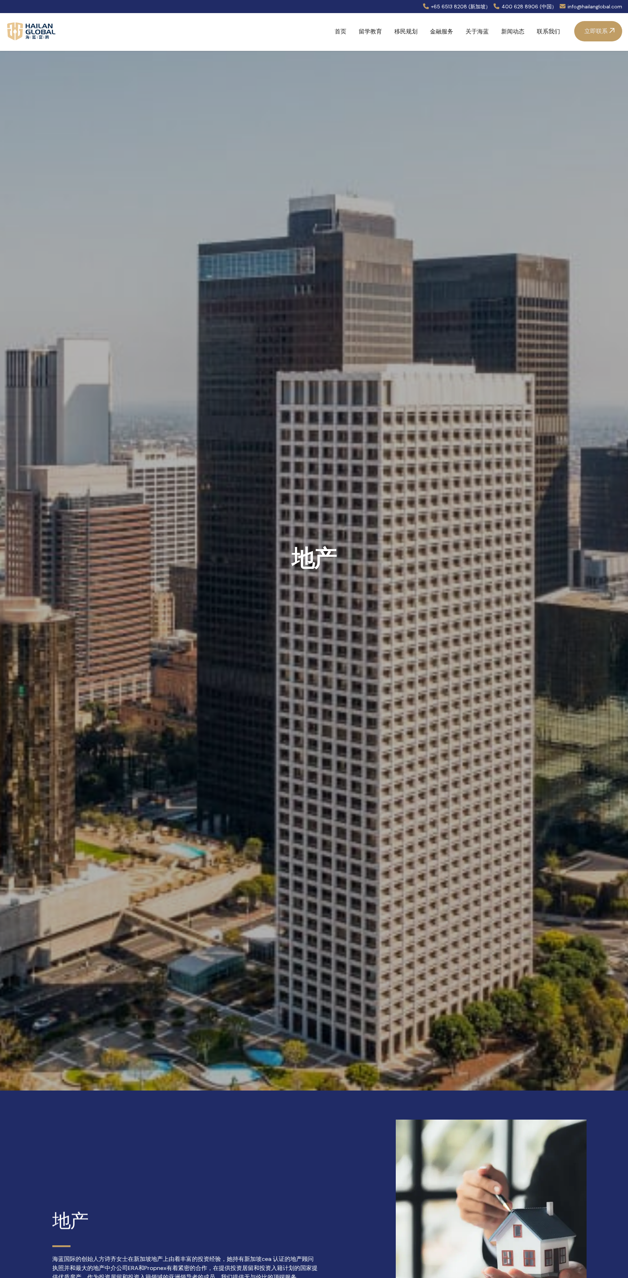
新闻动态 (512, 31)
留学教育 (370, 31)
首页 (340, 31)
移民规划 (406, 31)
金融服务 (441, 31)
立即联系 (596, 31)
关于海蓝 (477, 31)
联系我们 (548, 31)
